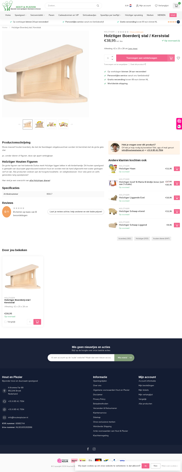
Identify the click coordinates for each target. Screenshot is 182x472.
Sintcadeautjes (89, 15)
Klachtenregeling (100, 435)
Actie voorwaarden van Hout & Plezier (110, 431)
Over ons (97, 385)
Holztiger (109, 32)
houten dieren (161, 238)
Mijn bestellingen (146, 385)
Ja (145, 465)
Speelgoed (20, 15)
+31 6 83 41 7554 (155, 150)
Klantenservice (99, 412)
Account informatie (147, 381)
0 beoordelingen (136, 32)
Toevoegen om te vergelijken (116, 64)
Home (8, 15)
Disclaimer (98, 394)
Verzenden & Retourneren (105, 408)
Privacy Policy (99, 399)
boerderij (125, 238)
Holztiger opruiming (134, 15)
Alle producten (145, 403)
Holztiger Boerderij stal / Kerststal (26, 27)
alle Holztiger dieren (39, 180)
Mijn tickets (144, 390)
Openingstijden (100, 381)
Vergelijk (11, 322)
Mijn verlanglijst (146, 394)
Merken (150, 15)
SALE (173, 15)
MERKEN (161, 15)
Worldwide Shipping (102, 426)
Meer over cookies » (170, 466)
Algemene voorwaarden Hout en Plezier (111, 390)
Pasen (51, 15)
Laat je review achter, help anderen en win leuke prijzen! (76, 211)
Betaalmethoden (100, 403)
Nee (155, 465)
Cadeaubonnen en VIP (68, 15)
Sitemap (97, 417)
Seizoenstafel (36, 15)
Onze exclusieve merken (104, 422)
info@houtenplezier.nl (133, 150)
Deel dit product (137, 64)
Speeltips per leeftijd (109, 15)
